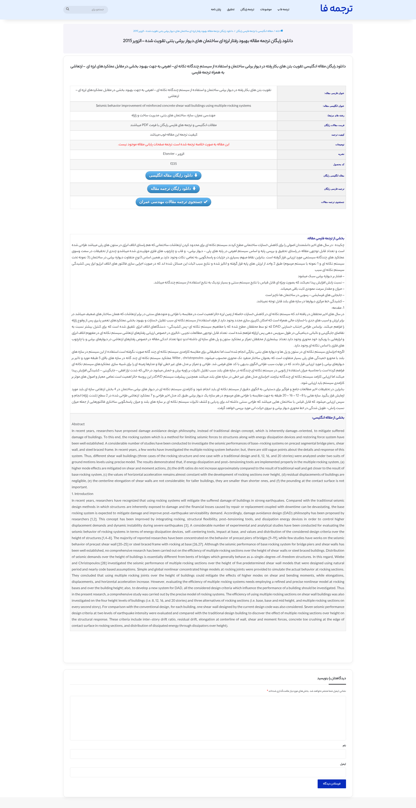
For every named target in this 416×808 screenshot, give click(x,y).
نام (344, 746)
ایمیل (343, 764)
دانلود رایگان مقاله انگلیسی (171, 175)
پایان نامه (216, 9)
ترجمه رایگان (247, 9)
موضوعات (266, 9)
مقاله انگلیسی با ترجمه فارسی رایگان (254, 31)
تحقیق (230, 9)
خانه (278, 31)
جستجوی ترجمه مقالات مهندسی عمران (170, 201)
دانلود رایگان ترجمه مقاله (171, 188)
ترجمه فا (284, 9)
